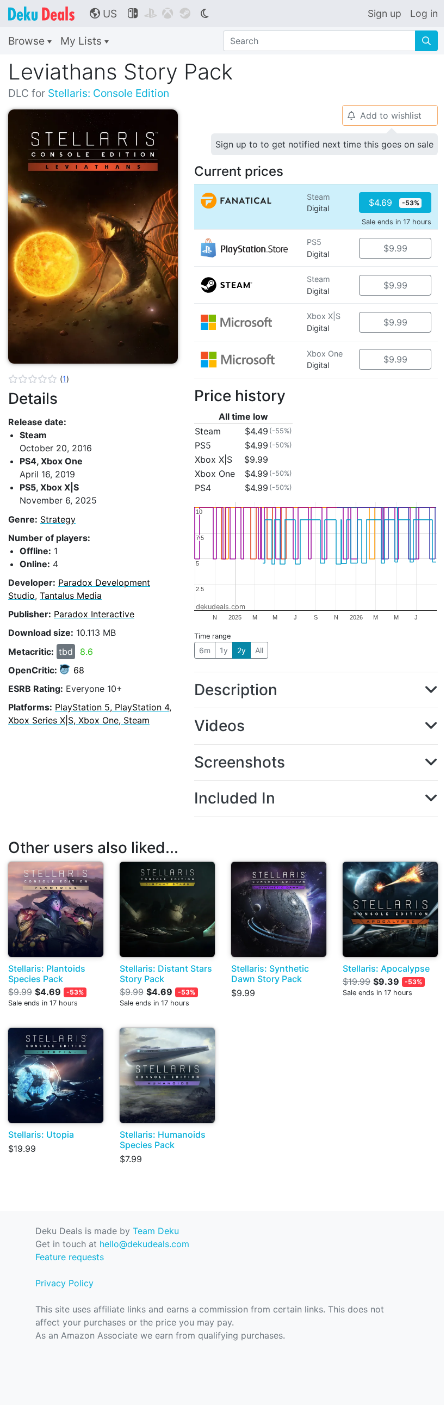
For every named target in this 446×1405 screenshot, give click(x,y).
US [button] (103, 13)
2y (241, 650)
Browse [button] (27, 40)
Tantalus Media (71, 595)
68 (78, 670)
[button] (38, 378)
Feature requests (69, 1256)
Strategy (58, 519)
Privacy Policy (64, 1283)
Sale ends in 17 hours (396, 222)
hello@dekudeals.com (144, 1243)
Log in (424, 13)
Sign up (384, 13)
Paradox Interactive (94, 614)
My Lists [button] (82, 40)
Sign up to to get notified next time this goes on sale (324, 144)
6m (204, 650)
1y (224, 650)
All (259, 650)
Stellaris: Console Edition (108, 93)
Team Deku (156, 1230)
